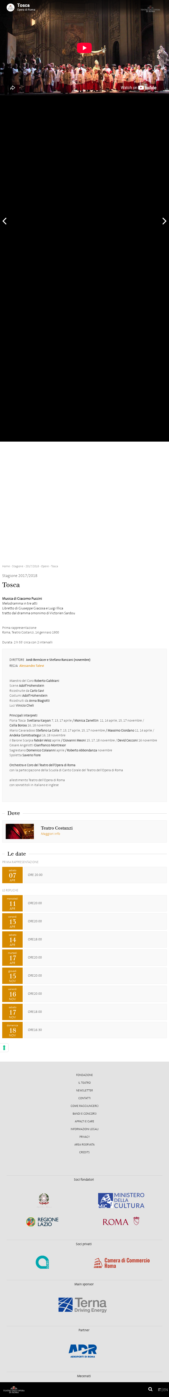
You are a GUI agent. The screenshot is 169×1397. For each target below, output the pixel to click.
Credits (84, 1152)
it (159, 1390)
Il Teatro (84, 1082)
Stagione (17, 566)
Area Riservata (84, 1144)
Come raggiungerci (85, 1106)
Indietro (6, 220)
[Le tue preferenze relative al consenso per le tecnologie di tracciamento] (4, 1047)
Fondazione (84, 1075)
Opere (45, 566)
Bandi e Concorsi (85, 1113)
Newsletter (84, 1090)
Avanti (162, 220)
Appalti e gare (84, 1121)
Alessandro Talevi (31, 666)
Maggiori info (50, 834)
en (165, 1390)
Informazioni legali (85, 1129)
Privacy (84, 1137)
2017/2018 (32, 566)
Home (6, 566)
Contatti (84, 1098)
